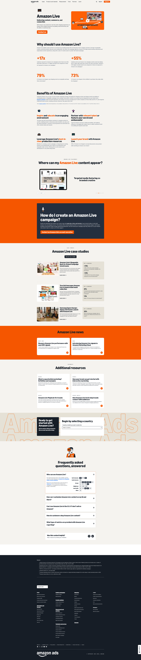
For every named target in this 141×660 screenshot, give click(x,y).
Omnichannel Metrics (59, 618)
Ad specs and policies (97, 600)
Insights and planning (60, 592)
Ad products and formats (40, 606)
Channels (76, 622)
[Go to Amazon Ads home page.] (47, 654)
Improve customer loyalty (41, 602)
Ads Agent (57, 637)
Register (107, 1)
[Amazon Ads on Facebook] (46, 647)
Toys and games (77, 617)
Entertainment (76, 600)
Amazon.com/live (41, 99)
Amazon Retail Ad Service (60, 633)
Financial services (77, 603)
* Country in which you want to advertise (72, 425)
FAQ (94, 602)
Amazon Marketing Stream (60, 614)
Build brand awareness (41, 594)
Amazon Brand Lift (59, 612)
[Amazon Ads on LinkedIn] (37, 647)
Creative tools (58, 605)
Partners (74, 1)
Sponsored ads (39, 609)
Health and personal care (78, 607)
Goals (43, 1)
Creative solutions (60, 600)
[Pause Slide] (41, 193)
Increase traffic (39, 598)
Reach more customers (41, 596)
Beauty (75, 596)
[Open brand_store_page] (53, 179)
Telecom (75, 615)
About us (38, 644)
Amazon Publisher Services (60, 631)
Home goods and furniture (79, 609)
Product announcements (97, 596)
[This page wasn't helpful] (89, 536)
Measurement (62, 1)
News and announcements (97, 603)
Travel (75, 618)
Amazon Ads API (58, 629)
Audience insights (59, 594)
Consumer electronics (78, 598)
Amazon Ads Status (76, 644)
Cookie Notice (68, 644)
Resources (95, 598)
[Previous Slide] (38, 193)
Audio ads (38, 618)
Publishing (76, 613)
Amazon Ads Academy (97, 594)
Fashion (75, 602)
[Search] (96, 1)
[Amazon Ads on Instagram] (42, 647)
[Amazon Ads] (33, 1)
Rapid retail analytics (59, 620)
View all (38, 622)
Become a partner (96, 611)
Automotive (76, 594)
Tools (69, 1)
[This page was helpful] (92, 536)
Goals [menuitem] (38, 592)
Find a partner (95, 609)
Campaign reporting (59, 616)
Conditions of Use (45, 644)
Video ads (38, 616)
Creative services (59, 603)
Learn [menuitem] (94, 592)
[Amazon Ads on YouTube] (44, 647)
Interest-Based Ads (60, 644)
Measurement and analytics (60, 610)
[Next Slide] (44, 193)
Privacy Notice (52, 644)
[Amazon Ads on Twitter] (39, 647)
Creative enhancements (60, 602)
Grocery (75, 605)
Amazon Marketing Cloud (60, 627)
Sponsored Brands (40, 612)
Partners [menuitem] (95, 607)
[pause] (87, 21)
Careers (83, 644)
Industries (76, 592)
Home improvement (77, 611)
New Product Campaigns (60, 635)
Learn (79, 1)
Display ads (39, 614)
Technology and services (61, 624)
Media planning (58, 596)
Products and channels (52, 1)
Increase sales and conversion (42, 600)
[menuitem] (42, 614)
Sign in (100, 1)
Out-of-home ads (40, 620)
